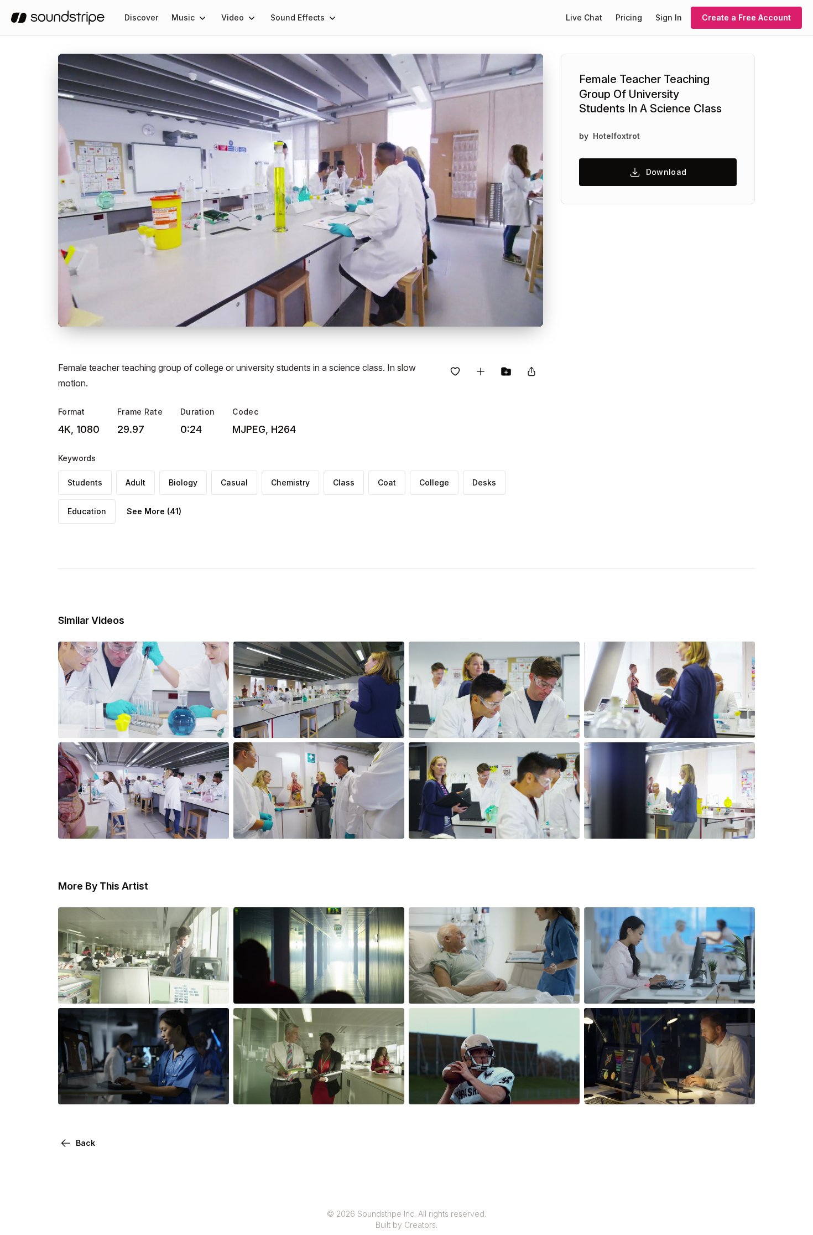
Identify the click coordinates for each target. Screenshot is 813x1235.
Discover (141, 17)
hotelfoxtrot (616, 136)
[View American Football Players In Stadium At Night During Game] (494, 1088)
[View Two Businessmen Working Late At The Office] (669, 1088)
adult (135, 482)
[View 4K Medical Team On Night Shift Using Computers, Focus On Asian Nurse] (143, 1088)
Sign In (668, 17)
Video (232, 17)
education (86, 511)
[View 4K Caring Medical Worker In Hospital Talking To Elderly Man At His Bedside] (494, 988)
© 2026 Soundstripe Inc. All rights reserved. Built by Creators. (406, 1219)
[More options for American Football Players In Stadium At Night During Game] (562, 1089)
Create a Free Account (746, 17)
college (434, 482)
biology (183, 482)
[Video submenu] (251, 18)
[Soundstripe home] (58, 18)
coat (387, 482)
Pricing (629, 17)
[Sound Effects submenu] (332, 18)
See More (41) (154, 511)
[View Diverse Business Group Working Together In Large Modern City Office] (143, 988)
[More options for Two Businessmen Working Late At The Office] (737, 1089)
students (84, 482)
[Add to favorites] (455, 371)
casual (234, 482)
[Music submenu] (202, 18)
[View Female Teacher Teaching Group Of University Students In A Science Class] (143, 722)
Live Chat (584, 17)
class (344, 482)
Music (183, 17)
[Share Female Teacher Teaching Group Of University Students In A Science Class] (531, 371)
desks (484, 482)
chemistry (290, 482)
